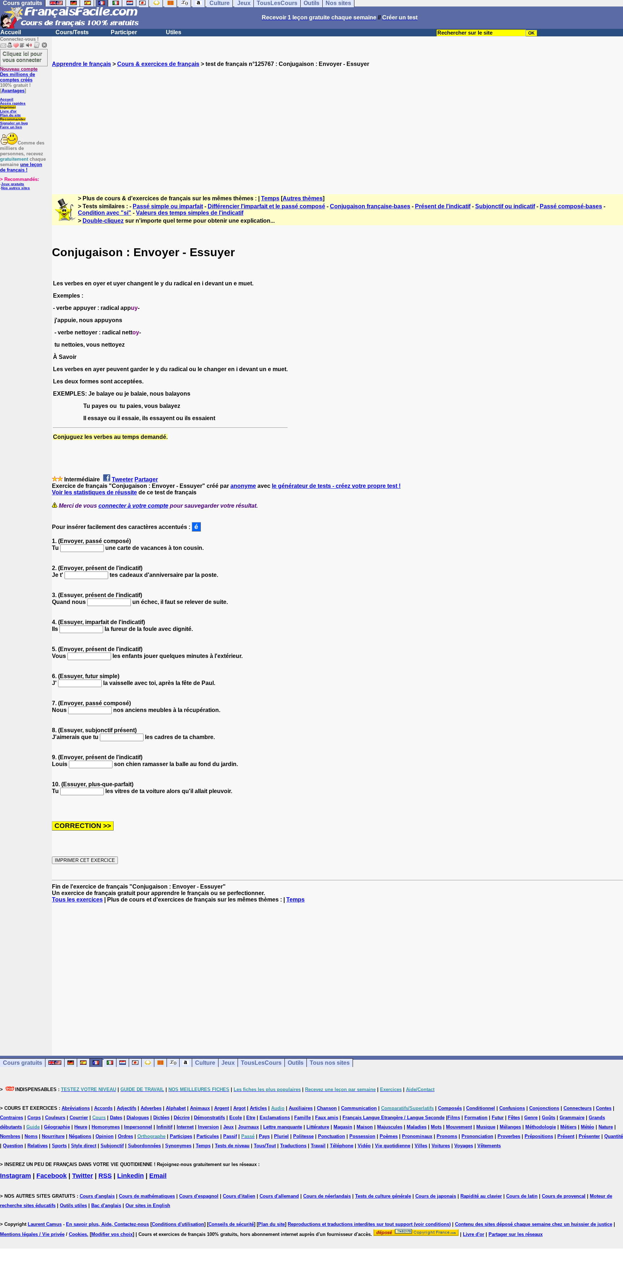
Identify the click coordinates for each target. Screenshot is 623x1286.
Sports (59, 1145)
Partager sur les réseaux (516, 1234)
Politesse (303, 1136)
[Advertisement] (337, 124)
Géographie (57, 1127)
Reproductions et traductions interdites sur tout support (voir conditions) (369, 1224)
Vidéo (364, 1145)
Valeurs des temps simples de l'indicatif (189, 213)
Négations (80, 1136)
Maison (365, 1127)
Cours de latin (522, 1196)
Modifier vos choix (112, 1234)
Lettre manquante (282, 1127)
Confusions (512, 1108)
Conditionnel (480, 1108)
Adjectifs (126, 1108)
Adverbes (151, 1108)
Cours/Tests (72, 32)
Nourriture (53, 1136)
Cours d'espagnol (198, 1196)
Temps (270, 198)
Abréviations (76, 1108)
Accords (103, 1108)
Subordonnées (144, 1145)
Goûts (548, 1117)
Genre (531, 1117)
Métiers (568, 1127)
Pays (264, 1136)
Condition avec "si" (104, 213)
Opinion (105, 1136)
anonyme (243, 486)
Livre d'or (8, 111)
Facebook (51, 1175)
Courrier (79, 1117)
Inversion (208, 1127)
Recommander (13, 119)
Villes (421, 1145)
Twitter (82, 1175)
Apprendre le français (81, 64)
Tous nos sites (330, 1063)
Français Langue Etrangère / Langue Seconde (394, 1117)
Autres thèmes (303, 198)
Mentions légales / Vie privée (32, 1234)
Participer (124, 32)
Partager (146, 479)
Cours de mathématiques (147, 1196)
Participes (181, 1136)
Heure (80, 1127)
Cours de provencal (564, 1196)
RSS (105, 1175)
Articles (258, 1108)
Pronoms (447, 1136)
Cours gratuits (22, 1063)
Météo (587, 1127)
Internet (185, 1127)
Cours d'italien (239, 1196)
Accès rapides (13, 103)
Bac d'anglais (106, 1205)
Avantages (13, 90)
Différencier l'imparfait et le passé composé (266, 206)
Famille (302, 1117)
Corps (34, 1117)
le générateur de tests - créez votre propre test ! (336, 486)
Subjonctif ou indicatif (505, 206)
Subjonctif (112, 1145)
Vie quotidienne (392, 1145)
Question (13, 1145)
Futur (498, 1117)
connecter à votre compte (133, 506)
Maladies (417, 1127)
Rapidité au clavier (481, 1196)
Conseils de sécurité (231, 1224)
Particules (207, 1136)
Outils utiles (73, 1205)
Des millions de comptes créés (18, 74)
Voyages (463, 1145)
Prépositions (539, 1136)
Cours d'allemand (279, 1196)
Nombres (10, 1136)
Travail (318, 1145)
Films (453, 1117)
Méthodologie (540, 1127)
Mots (436, 1127)
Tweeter (122, 479)
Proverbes (509, 1136)
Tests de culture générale (383, 1196)
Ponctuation (331, 1136)
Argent (221, 1108)
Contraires (11, 1117)
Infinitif (164, 1127)
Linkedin (130, 1175)
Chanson (327, 1108)
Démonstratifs (209, 1117)
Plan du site (10, 115)
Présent (565, 1136)
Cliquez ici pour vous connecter (22, 56)
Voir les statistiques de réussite (94, 492)
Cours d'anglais (97, 1196)
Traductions (293, 1145)
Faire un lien (11, 127)
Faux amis (326, 1117)
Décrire (182, 1117)
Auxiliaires (301, 1108)
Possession (362, 1136)
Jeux (228, 1063)
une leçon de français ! (21, 167)
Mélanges (510, 1127)
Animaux (200, 1108)
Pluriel (281, 1136)
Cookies (78, 1234)
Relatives (37, 1145)
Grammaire (572, 1117)
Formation (475, 1117)
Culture (205, 1063)
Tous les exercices (77, 899)
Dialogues (138, 1117)
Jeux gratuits (12, 184)
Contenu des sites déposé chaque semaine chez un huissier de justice (533, 1224)
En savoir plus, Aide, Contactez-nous (107, 1224)
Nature (605, 1127)
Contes (603, 1108)
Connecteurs (578, 1108)
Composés (450, 1108)
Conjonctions (544, 1108)
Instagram (15, 1175)
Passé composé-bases (571, 206)
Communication (359, 1108)
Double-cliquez (103, 221)
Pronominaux (417, 1136)
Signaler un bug (14, 123)
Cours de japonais (435, 1196)
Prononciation (477, 1136)
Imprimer (8, 107)
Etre (250, 1117)
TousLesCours (261, 1063)
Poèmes (389, 1136)
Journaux (248, 1127)
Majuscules (389, 1127)
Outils (296, 1063)
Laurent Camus (45, 1224)
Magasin (342, 1127)
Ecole (235, 1117)
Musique (485, 1127)
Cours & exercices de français (158, 64)
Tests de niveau (232, 1145)
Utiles (173, 32)
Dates (116, 1117)
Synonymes (178, 1145)
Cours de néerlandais (327, 1196)
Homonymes (106, 1127)
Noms (31, 1136)
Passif (230, 1136)
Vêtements (489, 1145)
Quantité (613, 1136)
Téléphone (341, 1145)
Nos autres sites (15, 188)
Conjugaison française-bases (370, 206)
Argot (239, 1108)
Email (158, 1175)
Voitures (441, 1145)
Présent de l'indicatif (442, 206)
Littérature (317, 1127)
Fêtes (514, 1117)
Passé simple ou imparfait (168, 206)
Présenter (589, 1136)
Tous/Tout (265, 1145)
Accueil (10, 32)
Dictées (161, 1117)
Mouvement (459, 1127)
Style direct (83, 1145)
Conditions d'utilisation (178, 1224)
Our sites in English (147, 1205)
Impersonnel (138, 1127)
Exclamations (275, 1117)
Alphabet (176, 1108)
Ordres (125, 1136)
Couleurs (55, 1117)
